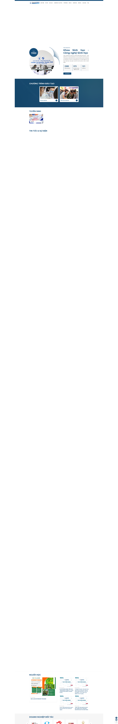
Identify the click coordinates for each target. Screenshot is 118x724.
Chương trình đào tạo (41, 83)
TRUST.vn (35, 229)
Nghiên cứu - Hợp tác (73, 222)
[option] (59, 25)
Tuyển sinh (35, 111)
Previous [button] (101, 26)
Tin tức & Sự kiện (38, 131)
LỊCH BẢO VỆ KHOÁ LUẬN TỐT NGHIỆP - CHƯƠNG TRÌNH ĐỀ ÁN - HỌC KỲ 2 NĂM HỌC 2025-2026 (82, 148)
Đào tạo (71, 220)
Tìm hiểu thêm (67, 73)
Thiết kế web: (32, 229)
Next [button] (101, 24)
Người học (35, 157)
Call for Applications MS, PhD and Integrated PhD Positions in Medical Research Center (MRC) (50, 148)
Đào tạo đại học (43, 100)
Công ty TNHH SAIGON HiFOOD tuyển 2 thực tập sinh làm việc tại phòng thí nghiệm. (66, 191)
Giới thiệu (32, 121)
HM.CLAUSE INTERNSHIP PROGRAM (38, 181)
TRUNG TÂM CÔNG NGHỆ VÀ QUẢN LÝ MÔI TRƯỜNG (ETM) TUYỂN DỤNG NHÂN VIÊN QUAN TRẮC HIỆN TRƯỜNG (81, 191)
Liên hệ (81, 220)
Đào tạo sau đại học (65, 100)
